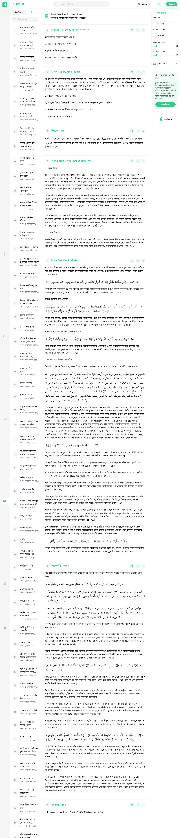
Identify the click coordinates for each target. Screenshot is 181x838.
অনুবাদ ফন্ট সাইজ (159, 52)
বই (32, 12)
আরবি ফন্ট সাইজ (159, 43)
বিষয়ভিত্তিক (18, 12)
